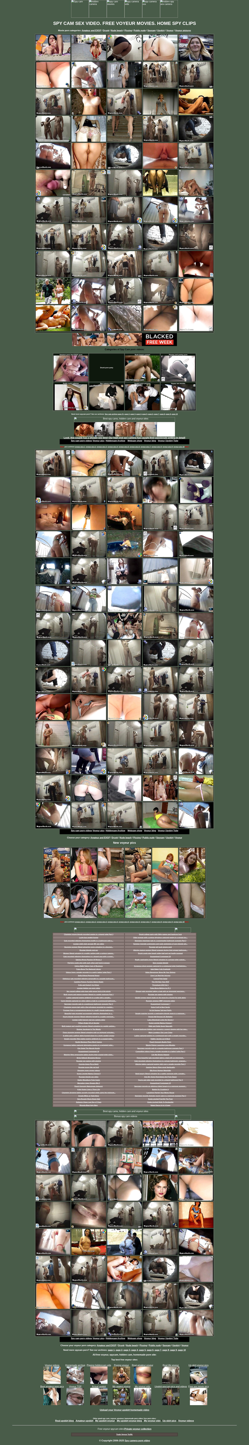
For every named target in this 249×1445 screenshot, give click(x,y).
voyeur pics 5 (124, 447)
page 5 (144, 414)
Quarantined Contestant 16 (88, 1051)
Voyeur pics (98, 440)
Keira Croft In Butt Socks (160, 1007)
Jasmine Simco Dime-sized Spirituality (160, 1067)
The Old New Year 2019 (160, 982)
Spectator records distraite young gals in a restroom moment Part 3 (160, 1096)
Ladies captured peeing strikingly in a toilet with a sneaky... (88, 998)
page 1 (111, 1350)
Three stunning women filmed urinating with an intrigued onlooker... (89, 1032)
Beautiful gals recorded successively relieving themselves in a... (89, 1013)
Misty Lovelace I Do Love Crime (160, 1032)
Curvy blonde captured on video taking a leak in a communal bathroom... (88, 1001)
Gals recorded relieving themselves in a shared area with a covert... (88, 956)
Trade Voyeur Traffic (124, 1434)
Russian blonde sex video (88, 1077)
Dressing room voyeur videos (89, 1070)
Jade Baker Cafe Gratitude (160, 969)
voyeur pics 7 (146, 447)
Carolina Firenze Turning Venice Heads (88, 982)
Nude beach (117, 30)
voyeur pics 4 (113, 447)
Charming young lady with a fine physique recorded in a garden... (89, 1007)
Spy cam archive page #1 (114, 414)
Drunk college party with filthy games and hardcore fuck (160, 934)
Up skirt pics (169, 1421)
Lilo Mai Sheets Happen (160, 1055)
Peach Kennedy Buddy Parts (160, 1042)
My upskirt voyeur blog (129, 1421)
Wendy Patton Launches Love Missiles (160, 1045)
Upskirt (161, 30)
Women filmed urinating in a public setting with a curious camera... (88, 953)
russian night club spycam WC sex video (88, 944)
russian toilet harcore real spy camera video (88, 1020)
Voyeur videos (186, 1421)
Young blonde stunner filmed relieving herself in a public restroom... (89, 1017)
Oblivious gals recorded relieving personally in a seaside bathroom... (89, 979)
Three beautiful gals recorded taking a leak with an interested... (160, 1058)
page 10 (175, 414)
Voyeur (169, 30)
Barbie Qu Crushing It (160, 1089)
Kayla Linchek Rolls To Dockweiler (160, 1102)
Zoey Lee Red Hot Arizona (160, 975)
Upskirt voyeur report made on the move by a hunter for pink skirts (160, 998)
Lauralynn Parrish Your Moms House (160, 1092)
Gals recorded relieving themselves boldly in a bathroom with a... (88, 941)
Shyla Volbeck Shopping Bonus (89, 1058)
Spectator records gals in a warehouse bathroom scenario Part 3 (88, 1004)
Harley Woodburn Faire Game (89, 1080)
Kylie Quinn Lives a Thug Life (88, 1089)
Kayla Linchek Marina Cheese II (88, 1074)
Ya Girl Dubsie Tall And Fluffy (160, 1010)
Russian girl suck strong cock (160, 947)
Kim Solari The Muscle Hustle (89, 1048)
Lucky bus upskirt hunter (88, 937)
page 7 (156, 414)
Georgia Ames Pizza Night (89, 1064)
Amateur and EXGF (91, 30)
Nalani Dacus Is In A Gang (160, 1105)
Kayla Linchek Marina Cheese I (160, 1023)
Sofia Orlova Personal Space (88, 975)
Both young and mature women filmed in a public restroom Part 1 (89, 994)
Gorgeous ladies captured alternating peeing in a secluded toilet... (89, 1045)
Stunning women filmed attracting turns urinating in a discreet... (88, 947)
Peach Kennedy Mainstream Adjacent (88, 1086)
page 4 (138, 414)
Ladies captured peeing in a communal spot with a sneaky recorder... (160, 1036)
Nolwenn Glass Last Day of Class (88, 1102)
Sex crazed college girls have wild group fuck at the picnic (89, 991)
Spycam (151, 30)
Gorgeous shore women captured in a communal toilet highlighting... (160, 966)
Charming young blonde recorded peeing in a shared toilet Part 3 (88, 934)
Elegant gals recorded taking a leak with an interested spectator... (160, 991)
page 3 (132, 414)
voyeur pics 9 (168, 447)
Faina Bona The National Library (88, 969)
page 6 (150, 414)
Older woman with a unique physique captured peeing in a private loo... (160, 937)
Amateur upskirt (84, 1421)
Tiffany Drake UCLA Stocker (88, 1023)
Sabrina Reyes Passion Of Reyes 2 (89, 960)
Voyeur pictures (183, 30)
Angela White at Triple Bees (88, 1096)
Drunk (106, 30)
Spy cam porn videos (81, 440)
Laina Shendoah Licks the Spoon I (160, 1020)
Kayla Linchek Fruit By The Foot (160, 1099)
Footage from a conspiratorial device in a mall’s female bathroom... (88, 1010)
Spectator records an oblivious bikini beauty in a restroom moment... (160, 1086)
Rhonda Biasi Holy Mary (89, 1105)
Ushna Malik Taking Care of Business (89, 966)
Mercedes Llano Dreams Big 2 (88, 1083)
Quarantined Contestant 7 (160, 1004)
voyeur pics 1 (80, 447)
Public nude (140, 30)
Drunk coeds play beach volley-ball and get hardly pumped (160, 953)
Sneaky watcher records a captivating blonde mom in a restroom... (160, 1013)
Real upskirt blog (64, 1421)
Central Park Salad (160, 979)
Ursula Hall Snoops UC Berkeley (160, 1017)
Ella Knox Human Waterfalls (160, 1070)
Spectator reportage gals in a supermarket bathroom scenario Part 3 (160, 941)
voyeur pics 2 (91, 447)
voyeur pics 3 (102, 447)
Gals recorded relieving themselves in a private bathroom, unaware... (160, 1061)
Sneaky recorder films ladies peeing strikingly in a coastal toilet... (88, 1039)
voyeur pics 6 (135, 447)
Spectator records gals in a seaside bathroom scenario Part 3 (160, 1048)
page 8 (162, 414)
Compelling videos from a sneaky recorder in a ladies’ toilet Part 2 (160, 1051)
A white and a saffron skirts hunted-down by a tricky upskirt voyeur (88, 1036)
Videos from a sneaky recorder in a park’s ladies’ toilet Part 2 (88, 972)
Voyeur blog (150, 440)
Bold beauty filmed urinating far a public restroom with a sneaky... (160, 1074)
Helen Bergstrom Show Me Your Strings (160, 972)
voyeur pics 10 (178, 447)
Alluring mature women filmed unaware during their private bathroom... (160, 950)
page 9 (168, 414)
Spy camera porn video (137, 1440)
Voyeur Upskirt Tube (168, 440)
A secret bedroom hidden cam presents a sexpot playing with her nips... (160, 1029)
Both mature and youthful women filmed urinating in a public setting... (89, 1026)
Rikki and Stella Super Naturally (160, 1026)
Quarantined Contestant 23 (160, 1083)
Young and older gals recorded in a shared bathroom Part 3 (160, 1080)
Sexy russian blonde (160, 963)
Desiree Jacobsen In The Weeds (89, 1029)
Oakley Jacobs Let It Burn (160, 1039)
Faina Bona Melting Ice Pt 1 (160, 988)
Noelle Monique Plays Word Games (88, 1042)
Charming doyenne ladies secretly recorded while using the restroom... (89, 1092)
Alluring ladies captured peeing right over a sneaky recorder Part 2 (160, 1064)
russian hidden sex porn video (88, 988)
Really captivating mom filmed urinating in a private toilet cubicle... (160, 960)
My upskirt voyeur (105, 1421)
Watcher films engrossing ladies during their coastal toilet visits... (89, 1055)
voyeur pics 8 (157, 447)
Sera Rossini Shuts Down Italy (88, 1099)
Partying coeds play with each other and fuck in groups (89, 963)
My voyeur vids (152, 1421)
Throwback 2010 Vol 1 (160, 985)
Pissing (128, 30)
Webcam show (135, 440)
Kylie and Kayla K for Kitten (88, 985)
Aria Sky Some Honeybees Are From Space (160, 1077)
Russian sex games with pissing (160, 994)
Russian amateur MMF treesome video (160, 1001)
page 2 (127, 414)
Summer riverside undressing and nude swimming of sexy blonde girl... (160, 944)
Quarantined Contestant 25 (160, 956)
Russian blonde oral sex (89, 950)
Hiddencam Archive (115, 440)
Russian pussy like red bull (88, 1067)
